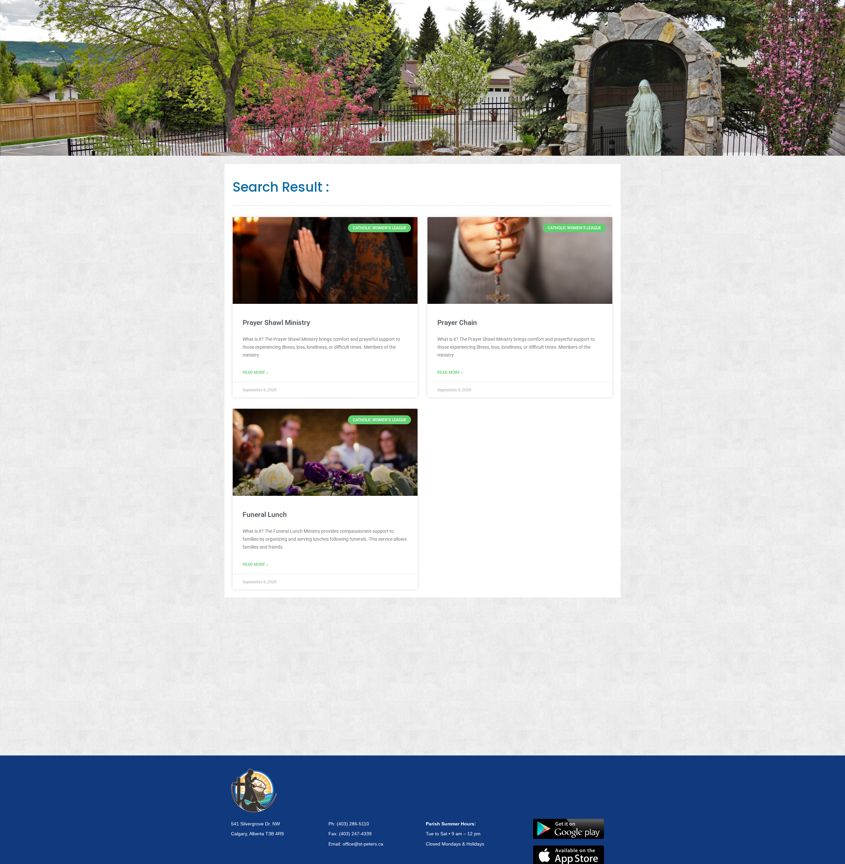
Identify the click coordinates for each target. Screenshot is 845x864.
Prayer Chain (457, 323)
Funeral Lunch (265, 515)
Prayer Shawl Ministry (276, 323)
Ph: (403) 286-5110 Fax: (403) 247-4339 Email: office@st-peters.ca (355, 834)
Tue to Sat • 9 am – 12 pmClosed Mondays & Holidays (455, 834)
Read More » (255, 372)
